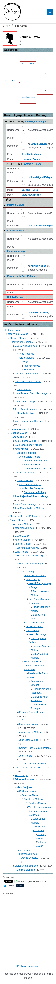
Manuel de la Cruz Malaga (21, 276)
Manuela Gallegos (31, 195)
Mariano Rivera (29, 190)
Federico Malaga (16, 251)
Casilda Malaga (15, 230)
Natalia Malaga (15, 297)
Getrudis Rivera (32, 164)
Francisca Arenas (30, 159)
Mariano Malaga (15, 205)
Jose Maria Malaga (31, 154)
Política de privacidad (28, 966)
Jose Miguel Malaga (35, 121)
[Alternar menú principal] (50, 12)
